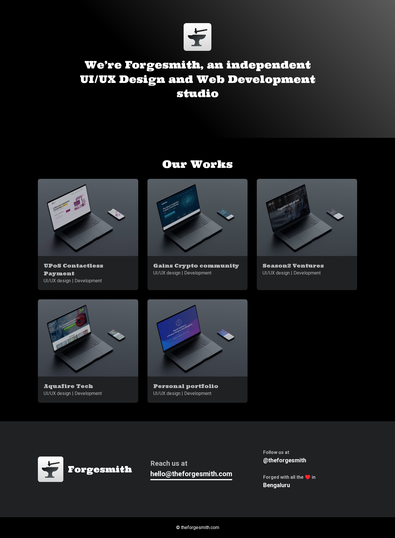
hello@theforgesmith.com (191, 474)
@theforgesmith (284, 460)
